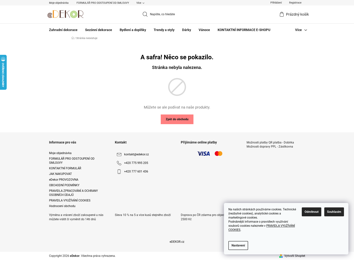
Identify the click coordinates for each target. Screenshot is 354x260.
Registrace (295, 2)
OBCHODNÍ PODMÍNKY (64, 185)
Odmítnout (312, 212)
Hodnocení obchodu (62, 206)
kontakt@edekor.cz (136, 154)
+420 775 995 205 (136, 163)
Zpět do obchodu (177, 119)
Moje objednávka (59, 2)
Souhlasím (334, 212)
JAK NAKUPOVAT (60, 174)
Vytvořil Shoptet (294, 256)
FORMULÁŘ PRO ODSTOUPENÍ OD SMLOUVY (103, 2)
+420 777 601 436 (136, 171)
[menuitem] (63, 30)
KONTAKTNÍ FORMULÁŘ (65, 168)
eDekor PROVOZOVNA (63, 179)
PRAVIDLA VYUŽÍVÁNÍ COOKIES (69, 200)
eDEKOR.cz (177, 241)
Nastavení (238, 245)
